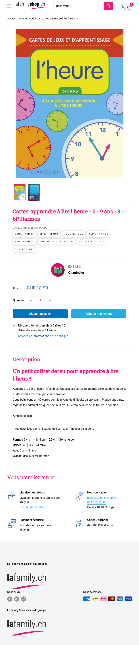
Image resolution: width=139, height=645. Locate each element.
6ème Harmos (24, 242)
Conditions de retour (32, 507)
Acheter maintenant (99, 313)
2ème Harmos (24, 234)
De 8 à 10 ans (24, 249)
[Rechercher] (108, 6)
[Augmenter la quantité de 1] (50, 300)
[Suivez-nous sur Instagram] (16, 599)
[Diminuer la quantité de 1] (31, 300)
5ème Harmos (98, 234)
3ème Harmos (49, 234)
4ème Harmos (74, 234)
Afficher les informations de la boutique (43, 336)
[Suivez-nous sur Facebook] (9, 599)
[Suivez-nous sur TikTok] (23, 599)
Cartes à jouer (90, 242)
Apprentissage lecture (57, 242)
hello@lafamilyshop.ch (102, 497)
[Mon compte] (121, 6)
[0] (129, 6)
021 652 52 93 (96, 502)
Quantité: (19, 300)
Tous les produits (28, 18)
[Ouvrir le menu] (9, 6)
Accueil (11, 18)
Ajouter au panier (40, 313)
